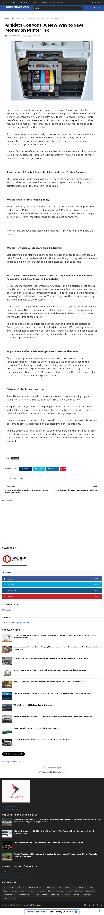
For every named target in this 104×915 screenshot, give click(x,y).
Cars (59, 887)
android (41, 891)
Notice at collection (36, 911)
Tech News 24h (9, 806)
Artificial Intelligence (36, 887)
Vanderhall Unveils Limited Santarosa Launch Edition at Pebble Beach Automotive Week (52, 693)
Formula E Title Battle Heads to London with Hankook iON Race (41, 740)
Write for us (24, 2)
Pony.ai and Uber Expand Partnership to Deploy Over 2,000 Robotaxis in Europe (49, 682)
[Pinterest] (98, 2)
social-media (55, 895)
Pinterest (53, 596)
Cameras (50, 887)
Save (64, 468)
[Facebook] (85, 905)
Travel (23, 891)
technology (16, 18)
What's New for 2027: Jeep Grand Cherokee (32, 705)
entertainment (24, 895)
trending (7, 898)
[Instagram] (95, 2)
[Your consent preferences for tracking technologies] (99, 910)
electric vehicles (9, 895)
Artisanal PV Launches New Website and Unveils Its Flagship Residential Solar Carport (51, 658)
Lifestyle (15, 891)
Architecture (21, 887)
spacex (66, 895)
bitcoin (50, 891)
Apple (11, 887)
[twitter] (92, 2)
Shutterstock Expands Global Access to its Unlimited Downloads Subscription (48, 842)
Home (7, 18)
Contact (13, 2)
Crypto (66, 887)
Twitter (53, 585)
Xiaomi (32, 891)
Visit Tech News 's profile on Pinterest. (17, 622)
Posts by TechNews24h (11, 761)
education (78, 891)
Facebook (53, 579)
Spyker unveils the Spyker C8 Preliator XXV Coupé (35, 728)
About (4, 2)
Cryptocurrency (78, 887)
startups (76, 895)
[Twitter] (89, 905)
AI (4, 887)
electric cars (90, 891)
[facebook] (89, 2)
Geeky (6, 891)
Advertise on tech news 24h (51, 2)
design (68, 891)
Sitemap (35, 2)
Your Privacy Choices (60, 911)
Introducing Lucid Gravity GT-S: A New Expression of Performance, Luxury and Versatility (52, 717)
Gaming (90, 887)
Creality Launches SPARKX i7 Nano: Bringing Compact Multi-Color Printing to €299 (49, 670)
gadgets (35, 895)
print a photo (31, 134)
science (45, 895)
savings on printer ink (19, 399)
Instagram (53, 590)
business (59, 891)
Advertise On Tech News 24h (14, 877)
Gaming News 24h (10, 809)
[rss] (101, 2)
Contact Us (6, 871)
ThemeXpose (37, 905)
